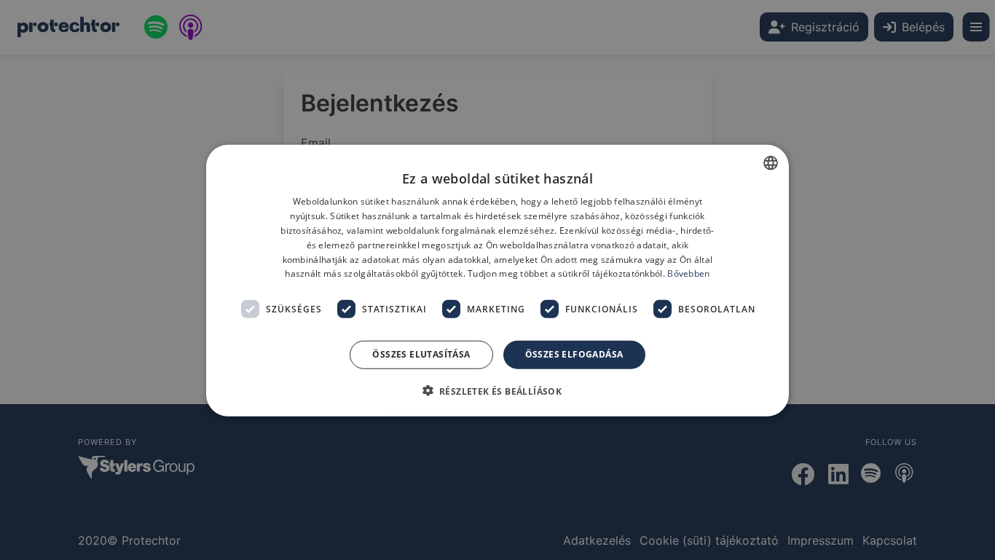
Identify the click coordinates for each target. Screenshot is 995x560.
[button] (497, 390)
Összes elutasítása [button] (421, 353)
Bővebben (688, 273)
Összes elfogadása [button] (574, 353)
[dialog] (497, 280)
